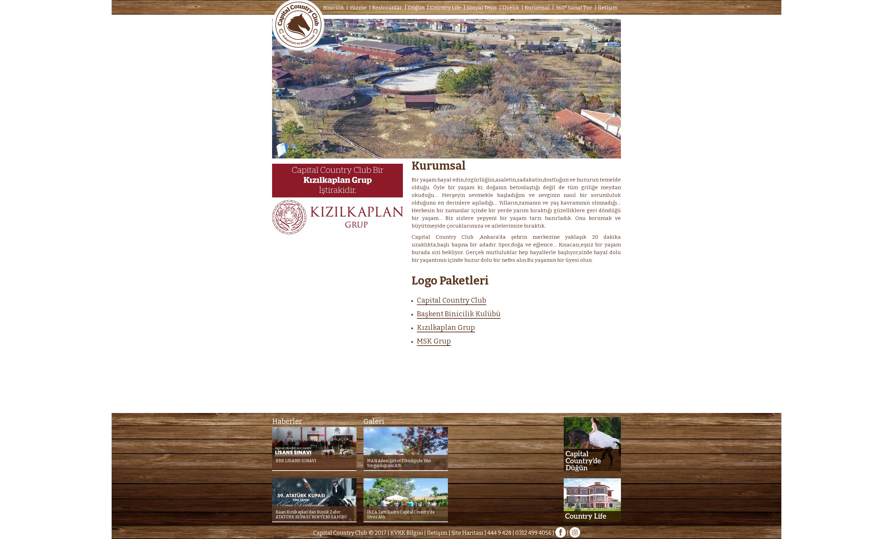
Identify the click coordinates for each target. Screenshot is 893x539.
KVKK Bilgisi (406, 533)
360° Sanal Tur (573, 8)
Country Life (445, 8)
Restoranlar (387, 8)
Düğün (416, 8)
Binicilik (333, 8)
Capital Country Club (451, 300)
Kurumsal (537, 8)
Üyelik (510, 8)
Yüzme (358, 8)
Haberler (287, 421)
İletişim (607, 8)
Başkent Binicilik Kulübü (459, 314)
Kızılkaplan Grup (446, 327)
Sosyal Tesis (482, 8)
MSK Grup (434, 341)
